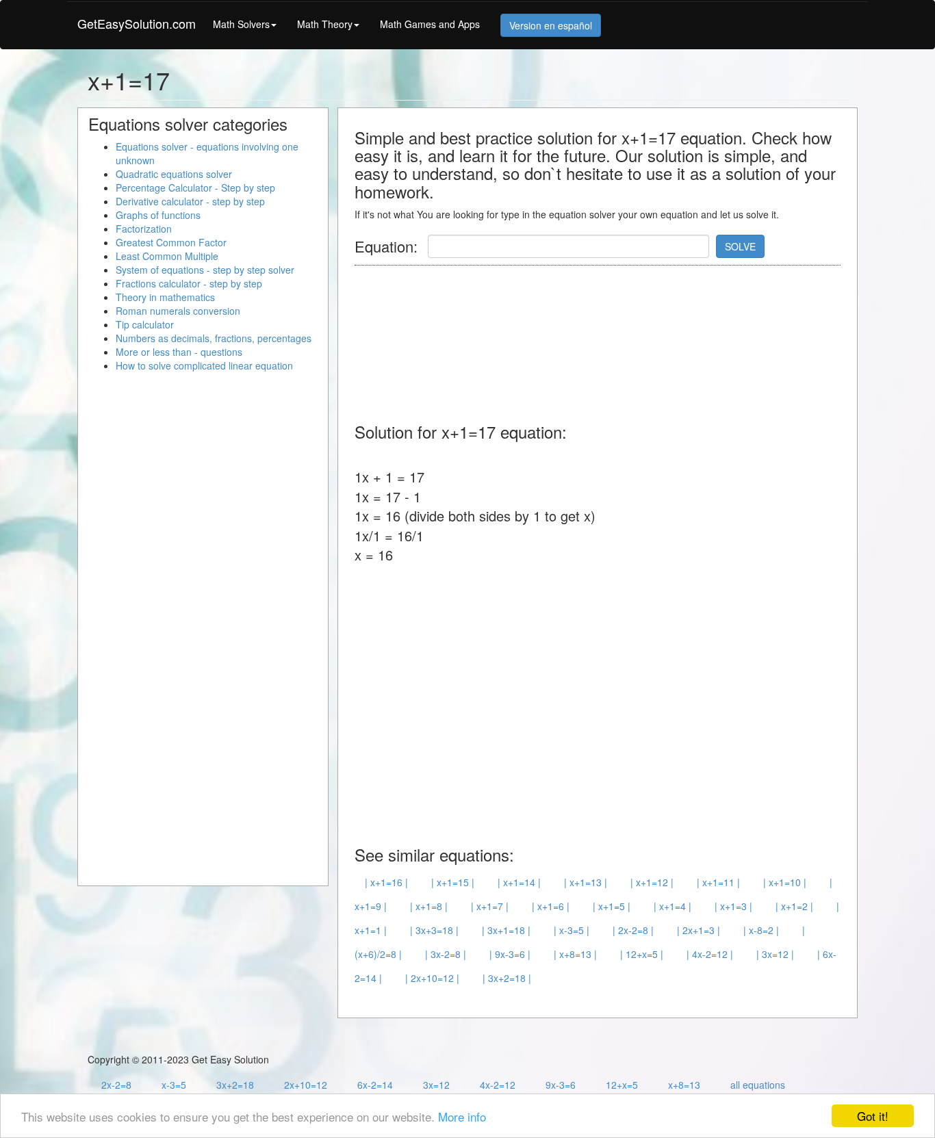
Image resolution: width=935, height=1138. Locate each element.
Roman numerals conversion (178, 311)
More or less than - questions (179, 352)
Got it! (872, 1115)
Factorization (144, 228)
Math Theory (325, 24)
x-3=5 (174, 1084)
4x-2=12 (497, 1084)
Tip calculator (145, 324)
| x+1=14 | (519, 882)
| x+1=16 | (386, 882)
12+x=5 (622, 1084)
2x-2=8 (116, 1084)
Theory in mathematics (165, 297)
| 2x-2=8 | (633, 930)
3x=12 (436, 1084)
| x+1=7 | (490, 906)
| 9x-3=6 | (509, 954)
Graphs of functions (158, 215)
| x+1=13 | (585, 882)
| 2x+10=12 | (432, 978)
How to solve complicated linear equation (204, 365)
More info (462, 1116)
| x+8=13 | (575, 954)
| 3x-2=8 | (445, 954)
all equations (757, 1084)
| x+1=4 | (672, 906)
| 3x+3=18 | (434, 930)
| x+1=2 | (794, 906)
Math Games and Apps (430, 24)
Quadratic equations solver (174, 174)
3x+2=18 (235, 1084)
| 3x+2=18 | (507, 978)
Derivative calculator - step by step (190, 201)
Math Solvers (241, 24)
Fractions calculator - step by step (189, 283)
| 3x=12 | (775, 954)
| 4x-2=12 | (710, 954)
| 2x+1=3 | (698, 930)
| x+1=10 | (784, 882)
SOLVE (740, 246)
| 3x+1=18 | (506, 930)
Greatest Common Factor (171, 242)
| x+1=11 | (718, 882)
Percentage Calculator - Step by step (195, 187)
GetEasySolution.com (136, 23)
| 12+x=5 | (641, 954)
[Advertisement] (604, 337)
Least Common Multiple (167, 256)
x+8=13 (684, 1084)
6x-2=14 (375, 1084)
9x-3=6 (561, 1084)
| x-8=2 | (761, 930)
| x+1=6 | (550, 906)
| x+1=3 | (733, 906)
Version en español (550, 25)
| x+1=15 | (452, 882)
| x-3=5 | (571, 930)
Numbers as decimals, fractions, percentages (213, 338)
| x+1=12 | (652, 882)
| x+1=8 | (429, 906)
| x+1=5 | (611, 906)
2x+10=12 (305, 1084)
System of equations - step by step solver (205, 269)
